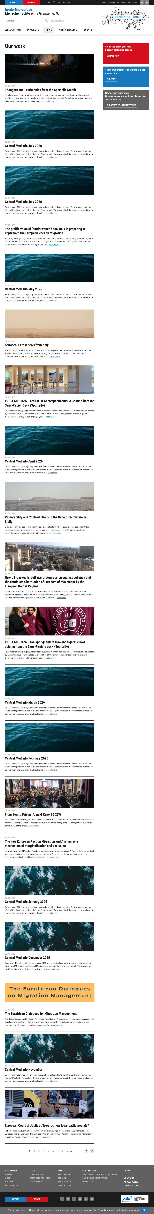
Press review (64, 1174)
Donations (129, 1178)
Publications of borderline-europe (99, 1174)
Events (88, 29)
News (49, 29)
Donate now (113, 55)
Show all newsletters (114, 99)
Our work (62, 1178)
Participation (12, 1185)
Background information (95, 1178)
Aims (7, 1178)
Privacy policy (131, 1182)
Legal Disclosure (132, 1185)
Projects (33, 29)
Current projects (39, 1174)
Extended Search (57, 20)
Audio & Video (64, 1181)
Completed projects (40, 1178)
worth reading (68, 29)
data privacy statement (129, 1210)
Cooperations (37, 1181)
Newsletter (88, 1181)
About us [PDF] (108, 2)
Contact (9, 1174)
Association (13, 29)
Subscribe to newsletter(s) (121, 105)
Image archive (65, 1185)
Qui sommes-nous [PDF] (127, 2)
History (9, 1181)
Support (111, 79)
